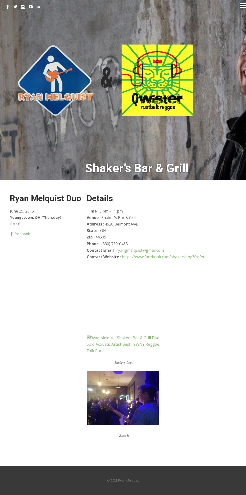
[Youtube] (31, 7)
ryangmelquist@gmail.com (140, 250)
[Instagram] (23, 7)
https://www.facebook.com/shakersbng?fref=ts (164, 256)
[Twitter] (15, 7)
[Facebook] (8, 7)
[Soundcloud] (38, 7)
